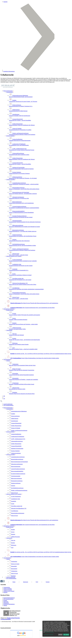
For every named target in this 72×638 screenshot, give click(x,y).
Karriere (48, 581)
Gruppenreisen (9, 92)
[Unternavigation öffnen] (13, 90)
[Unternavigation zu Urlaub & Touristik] (15, 179)
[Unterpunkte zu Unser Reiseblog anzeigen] (11, 557)
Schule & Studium (10, 135)
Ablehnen (60, 634)
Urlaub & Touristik (10, 179)
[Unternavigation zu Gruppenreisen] (13, 92)
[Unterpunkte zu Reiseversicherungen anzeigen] (13, 407)
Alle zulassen (66, 634)
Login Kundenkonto (7, 404)
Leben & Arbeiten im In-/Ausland (13, 256)
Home (14, 581)
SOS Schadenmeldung (8, 405)
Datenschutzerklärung (49, 632)
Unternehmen (9, 330)
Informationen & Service (9, 308)
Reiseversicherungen (8, 90)
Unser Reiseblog (7, 359)
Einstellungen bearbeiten (48, 634)
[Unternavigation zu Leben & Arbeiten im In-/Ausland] (21, 256)
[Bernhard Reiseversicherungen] (8, 88)
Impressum (25, 581)
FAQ (37, 581)
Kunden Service (9, 310)
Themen (8, 360)
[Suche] (1, 401)
